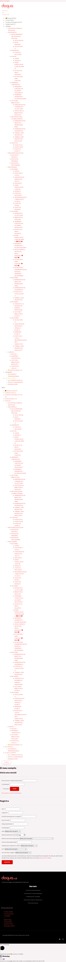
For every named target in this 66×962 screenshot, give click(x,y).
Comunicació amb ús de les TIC (19, 179)
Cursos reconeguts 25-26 (14, 22)
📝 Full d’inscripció (15, 382)
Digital (14, 56)
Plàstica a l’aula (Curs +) (18, 294)
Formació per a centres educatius (33, 893)
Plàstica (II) (18, 147)
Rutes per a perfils (9, 926)
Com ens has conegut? (9, 852)
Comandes (7, 916)
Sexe (3, 831)
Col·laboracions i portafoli (33, 896)
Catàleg (8, 26)
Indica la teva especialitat (9, 842)
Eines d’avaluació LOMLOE (18, 187)
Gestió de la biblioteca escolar (19, 113)
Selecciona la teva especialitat (11, 838)
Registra (7, 862)
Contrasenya (6, 784)
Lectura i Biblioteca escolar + (15, 362)
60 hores (14, 277)
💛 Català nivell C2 (15, 370)
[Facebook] (59, 939)
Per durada (12, 167)
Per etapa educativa (15, 153)
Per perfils (12, 32)
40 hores (14, 211)
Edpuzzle (18, 183)
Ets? (3, 849)
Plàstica (14, 143)
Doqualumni (13, 384)
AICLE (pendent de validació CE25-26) (17, 36)
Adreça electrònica (7, 824)
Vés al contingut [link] (4, 1)
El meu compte (11, 378)
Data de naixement (7, 835)
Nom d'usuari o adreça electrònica (12, 780)
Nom (3, 809)
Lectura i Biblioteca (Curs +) (18, 314)
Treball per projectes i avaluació (19, 139)
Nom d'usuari (6, 820)
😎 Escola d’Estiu (11, 18)
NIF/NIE (11, 816)
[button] (13, 388)
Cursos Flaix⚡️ (10, 20)
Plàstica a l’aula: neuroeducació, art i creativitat (20, 340)
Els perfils (9, 372)
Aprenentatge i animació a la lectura (19, 107)
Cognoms (5, 812)
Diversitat (15, 50)
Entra (14, 789)
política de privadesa (45, 858)
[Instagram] (63, 939)
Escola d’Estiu (8, 922)
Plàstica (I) (18, 145)
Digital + (14, 354)
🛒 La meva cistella (15, 380)
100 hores (15, 318)
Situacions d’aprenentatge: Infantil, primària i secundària (20, 271)
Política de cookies (33, 903)
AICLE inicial (19, 40)
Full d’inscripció (9, 914)
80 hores (14, 302)
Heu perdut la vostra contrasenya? (11, 793)
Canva (16, 58)
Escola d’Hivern (8, 924)
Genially (17, 60)
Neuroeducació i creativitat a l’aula (20, 199)
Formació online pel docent (33, 890)
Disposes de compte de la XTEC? (11, 845)
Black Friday (7, 920)
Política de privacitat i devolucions (33, 900)
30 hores (14, 169)
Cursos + (11, 352)
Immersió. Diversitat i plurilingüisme (20, 96)
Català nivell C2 (10, 24)
